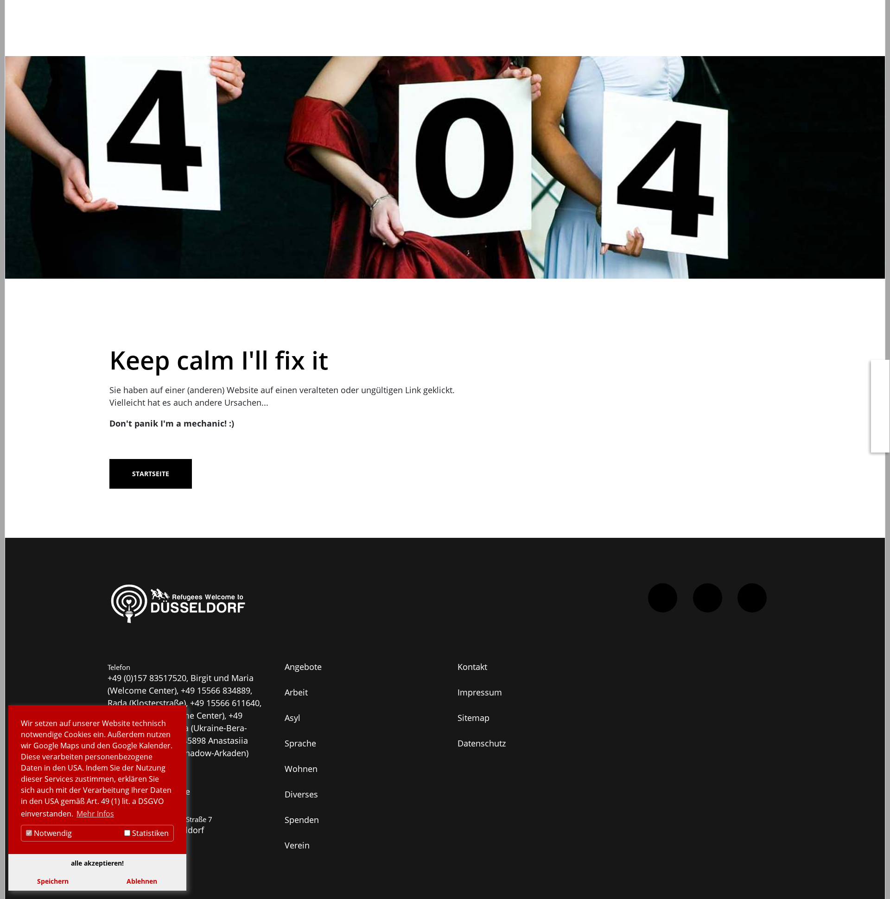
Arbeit (296, 692)
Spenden (302, 819)
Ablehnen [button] (142, 881)
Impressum (480, 692)
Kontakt (472, 666)
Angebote (303, 666)
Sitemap (474, 717)
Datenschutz (482, 743)
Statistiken (149, 833)
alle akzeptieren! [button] (97, 863)
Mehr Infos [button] (95, 814)
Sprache (300, 743)
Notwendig (52, 833)
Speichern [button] (53, 881)
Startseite (150, 473)
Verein (297, 845)
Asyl (292, 717)
